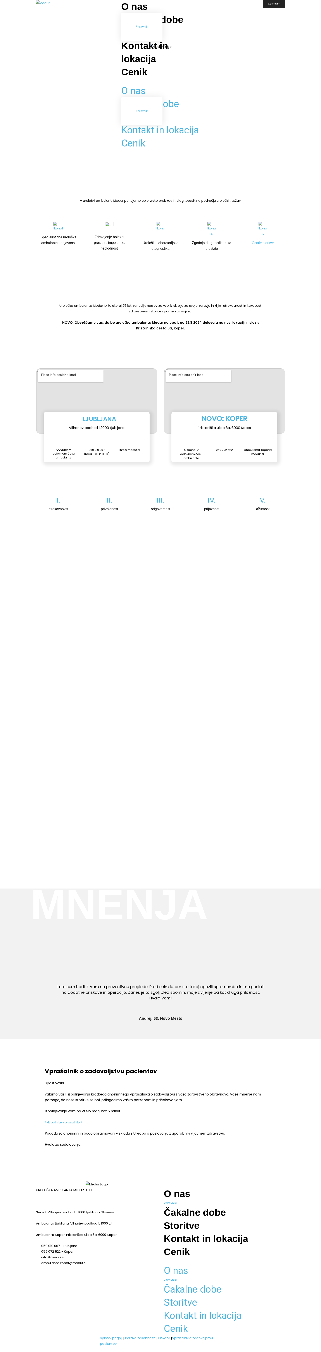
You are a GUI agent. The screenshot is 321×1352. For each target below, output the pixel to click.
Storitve (181, 1225)
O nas (134, 6)
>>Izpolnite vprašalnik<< (63, 1122)
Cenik (134, 72)
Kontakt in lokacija (160, 130)
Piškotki (164, 1338)
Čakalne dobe (195, 1212)
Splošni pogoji (111, 1338)
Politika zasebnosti (140, 1338)
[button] (160, 81)
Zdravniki (141, 27)
